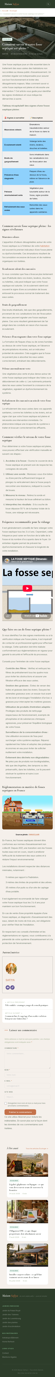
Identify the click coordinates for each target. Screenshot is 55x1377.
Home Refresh (8, 1342)
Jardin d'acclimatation (11, 1326)
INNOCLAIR (34, 834)
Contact (5, 1353)
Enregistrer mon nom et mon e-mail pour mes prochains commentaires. (26, 1104)
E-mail (8, 1081)
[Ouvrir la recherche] (48, 4)
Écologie (13, 11)
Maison (12, 4)
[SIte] (12, 987)
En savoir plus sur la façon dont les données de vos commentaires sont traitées (26, 1124)
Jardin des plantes (10, 1322)
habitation (45, 246)
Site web (9, 1092)
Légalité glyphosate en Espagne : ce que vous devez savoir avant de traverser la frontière (26, 1187)
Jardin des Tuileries (10, 1314)
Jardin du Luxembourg (11, 1318)
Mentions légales (9, 1357)
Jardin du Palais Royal (11, 1311)
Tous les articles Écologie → (37, 1149)
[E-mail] (8, 987)
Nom (7, 1070)
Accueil (5, 11)
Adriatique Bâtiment (10, 1338)
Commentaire (11, 1048)
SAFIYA (10, 980)
